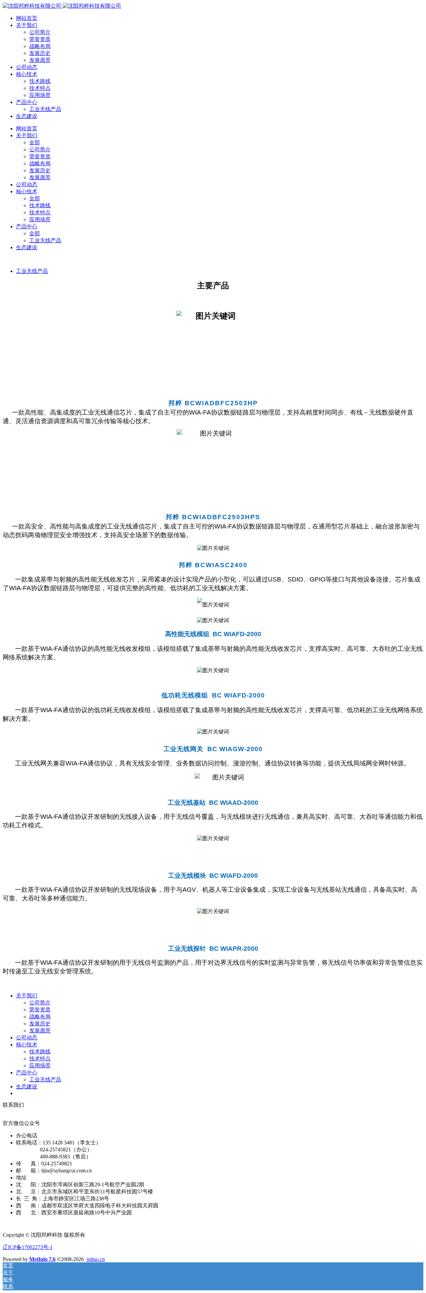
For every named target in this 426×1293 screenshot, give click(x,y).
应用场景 (40, 95)
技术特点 (40, 88)
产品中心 (26, 102)
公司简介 (40, 32)
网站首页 (26, 18)
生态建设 (26, 116)
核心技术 (26, 74)
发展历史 (40, 53)
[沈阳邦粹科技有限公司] (62, 6)
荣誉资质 (40, 39)
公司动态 (26, 67)
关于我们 (26, 25)
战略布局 (40, 46)
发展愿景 (40, 60)
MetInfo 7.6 (42, 1259)
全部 (34, 142)
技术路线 (40, 81)
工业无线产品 (45, 109)
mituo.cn (96, 1259)
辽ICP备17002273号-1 (28, 1247)
